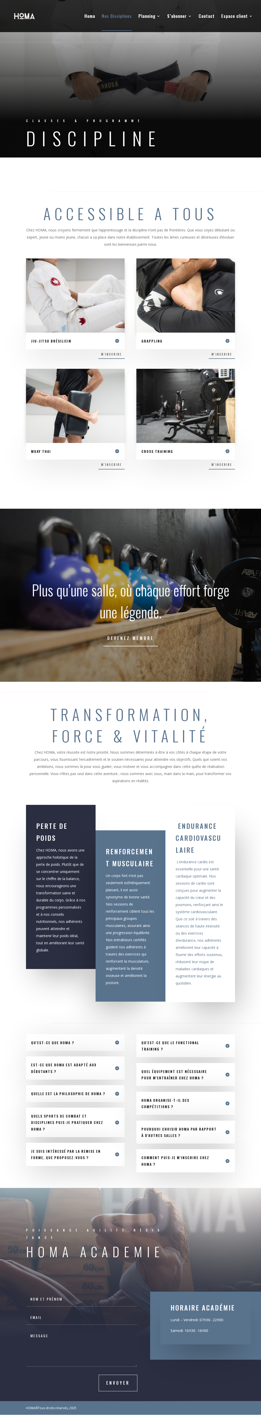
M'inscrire (111, 354)
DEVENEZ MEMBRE (130, 638)
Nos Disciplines (117, 16)
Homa (89, 16)
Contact (207, 16)
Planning (146, 16)
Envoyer (118, 1383)
